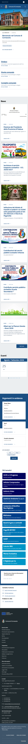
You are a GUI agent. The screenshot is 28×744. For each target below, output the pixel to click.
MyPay (3, 636)
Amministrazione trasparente (8, 647)
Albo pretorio (4, 650)
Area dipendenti (5, 638)
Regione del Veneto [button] (5, 2)
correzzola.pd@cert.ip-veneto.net (12, 706)
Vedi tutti (14, 458)
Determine (4, 656)
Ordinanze (4, 658)
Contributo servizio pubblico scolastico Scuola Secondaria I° (14, 289)
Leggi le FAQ (4, 670)
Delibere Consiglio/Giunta (7, 654)
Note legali (4, 672)
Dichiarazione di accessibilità (8, 667)
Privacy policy (5, 729)
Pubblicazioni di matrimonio (8, 652)
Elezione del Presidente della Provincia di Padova (13, 128)
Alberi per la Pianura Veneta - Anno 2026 (14, 327)
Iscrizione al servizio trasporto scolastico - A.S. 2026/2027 (14, 167)
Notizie (5, 124)
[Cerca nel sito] (25, 6)
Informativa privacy (6, 663)
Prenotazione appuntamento (8, 632)
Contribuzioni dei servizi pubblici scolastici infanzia (14, 251)
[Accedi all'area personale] (24, 2)
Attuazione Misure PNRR (7, 674)
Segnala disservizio (6, 634)
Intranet (3, 640)
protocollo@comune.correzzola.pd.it (12, 704)
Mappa (18, 683)
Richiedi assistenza (6, 629)
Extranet (4, 642)
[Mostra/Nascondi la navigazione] (1, 6)
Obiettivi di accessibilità (7, 665)
